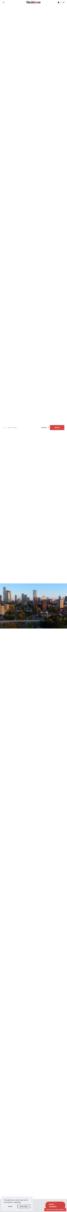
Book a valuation (52, 1205)
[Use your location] (5, 427)
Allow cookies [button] (24, 1206)
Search (57, 427)
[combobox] (23, 427)
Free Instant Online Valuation (55, 1210)
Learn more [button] (17, 1202)
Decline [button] (10, 1206)
